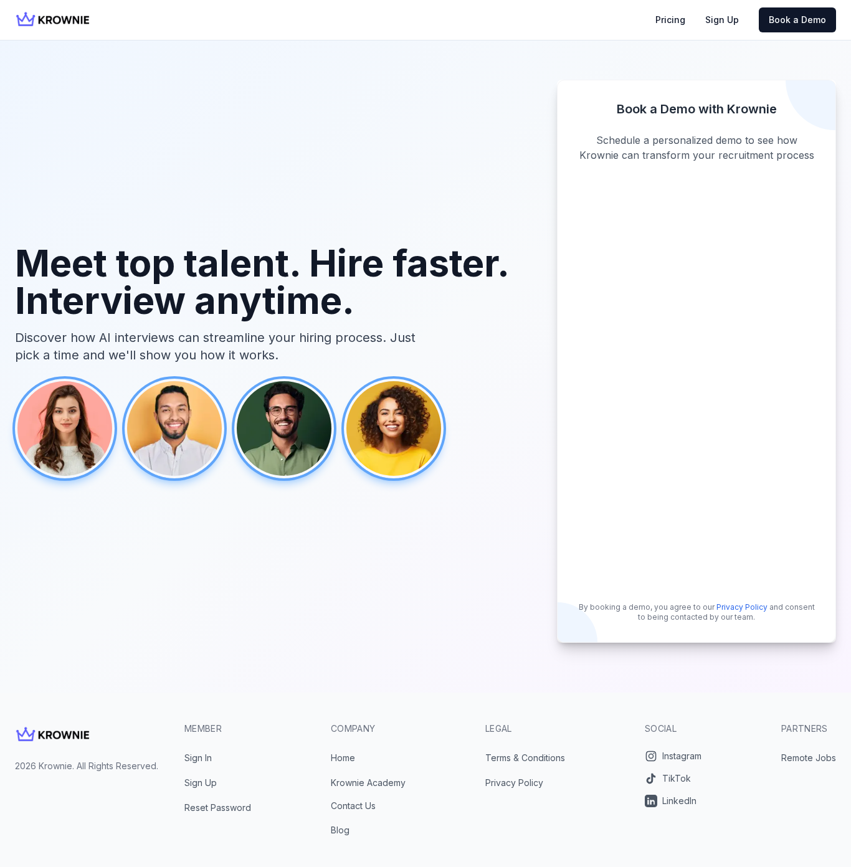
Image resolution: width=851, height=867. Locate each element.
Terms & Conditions (525, 757)
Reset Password (217, 807)
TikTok (676, 778)
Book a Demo (797, 19)
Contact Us (353, 805)
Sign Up (722, 19)
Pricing (670, 19)
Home (343, 757)
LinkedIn (679, 800)
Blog (340, 830)
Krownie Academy (368, 782)
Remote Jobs (808, 757)
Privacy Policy (742, 607)
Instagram (681, 756)
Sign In (198, 757)
